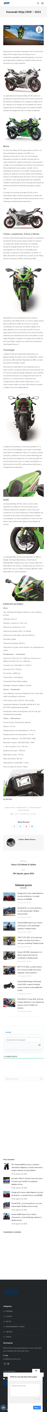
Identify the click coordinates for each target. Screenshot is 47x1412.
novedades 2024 (24, 814)
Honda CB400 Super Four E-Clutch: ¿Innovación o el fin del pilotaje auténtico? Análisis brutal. (30, 926)
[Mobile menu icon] (42, 3)
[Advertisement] (19, 1119)
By (22, 807)
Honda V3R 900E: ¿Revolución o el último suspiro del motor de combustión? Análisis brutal (29, 955)
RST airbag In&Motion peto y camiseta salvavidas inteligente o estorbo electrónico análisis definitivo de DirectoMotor (27, 1167)
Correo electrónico (9, 1371)
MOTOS (8, 1322)
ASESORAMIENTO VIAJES (15, 1327)
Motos (7, 27)
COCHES (9, 1316)
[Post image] (9, 896)
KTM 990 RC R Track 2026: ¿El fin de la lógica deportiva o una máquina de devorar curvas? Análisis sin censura (30, 1003)
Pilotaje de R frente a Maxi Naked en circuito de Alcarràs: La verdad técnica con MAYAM (30, 896)
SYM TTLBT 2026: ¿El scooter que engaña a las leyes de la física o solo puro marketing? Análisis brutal (30, 940)
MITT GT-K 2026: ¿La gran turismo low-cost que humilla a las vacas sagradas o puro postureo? (29, 970)
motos (16, 814)
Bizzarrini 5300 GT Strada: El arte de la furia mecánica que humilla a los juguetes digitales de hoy (26, 1181)
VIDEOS (8, 1337)
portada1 (33, 814)
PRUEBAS (9, 1311)
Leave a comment (23, 810)
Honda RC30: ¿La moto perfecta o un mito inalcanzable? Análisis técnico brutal (29, 911)
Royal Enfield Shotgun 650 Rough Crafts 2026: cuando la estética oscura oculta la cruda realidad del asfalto (29, 986)
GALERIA (9, 1332)
